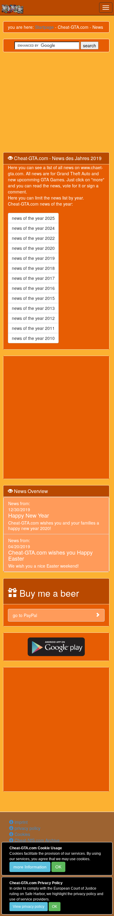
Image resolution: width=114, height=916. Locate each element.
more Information (30, 866)
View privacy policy (28, 906)
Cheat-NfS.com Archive (36, 840)
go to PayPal (25, 615)
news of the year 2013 (33, 308)
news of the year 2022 (33, 238)
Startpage (44, 27)
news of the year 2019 (33, 258)
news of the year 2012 (33, 318)
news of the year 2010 (33, 338)
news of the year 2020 (33, 248)
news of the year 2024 (33, 228)
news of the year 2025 (33, 218)
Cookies (21, 834)
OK (58, 866)
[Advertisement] (57, 417)
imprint (20, 822)
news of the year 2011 (33, 328)
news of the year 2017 (33, 278)
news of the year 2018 (33, 268)
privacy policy (26, 828)
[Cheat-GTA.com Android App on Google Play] (56, 646)
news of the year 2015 (33, 298)
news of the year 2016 (33, 288)
